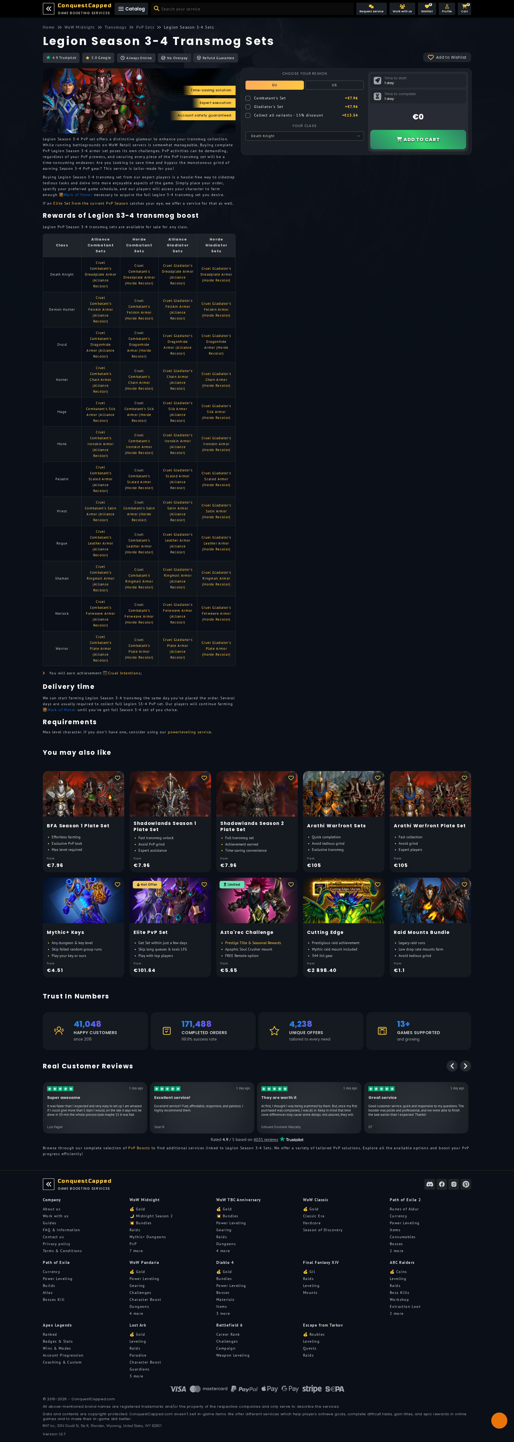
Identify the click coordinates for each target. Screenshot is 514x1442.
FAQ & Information (61, 1229)
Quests (309, 1348)
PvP (133, 1243)
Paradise (138, 1355)
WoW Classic (316, 1199)
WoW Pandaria (144, 1262)
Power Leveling (231, 1223)
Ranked (50, 1334)
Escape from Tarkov (323, 1325)
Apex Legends (57, 1325)
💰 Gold (137, 1209)
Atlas (48, 1292)
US (334, 85)
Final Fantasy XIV (321, 1262)
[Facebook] (441, 1184)
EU (274, 85)
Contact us (53, 1236)
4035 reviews (266, 1139)
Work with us (56, 1216)
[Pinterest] (465, 1184)
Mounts (310, 1292)
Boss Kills (399, 1292)
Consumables (402, 1236)
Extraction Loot (405, 1306)
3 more (223, 1313)
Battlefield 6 (229, 1325)
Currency (398, 1216)
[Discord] (429, 1184)
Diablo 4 (225, 1262)
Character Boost (145, 1299)
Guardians (140, 1369)
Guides (49, 1223)
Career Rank (228, 1334)
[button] (447, 9)
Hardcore (312, 1223)
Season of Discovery (323, 1229)
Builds (49, 1285)
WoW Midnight (145, 1199)
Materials (225, 1299)
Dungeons (226, 1243)
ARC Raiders (402, 1262)
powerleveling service (189, 732)
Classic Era (313, 1216)
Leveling (311, 1285)
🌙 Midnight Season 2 (151, 1216)
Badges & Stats (58, 1341)
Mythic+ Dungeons (148, 1236)
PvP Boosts (139, 1148)
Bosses (396, 1243)
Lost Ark (138, 1325)
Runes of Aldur (404, 1209)
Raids (135, 1229)
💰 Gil (309, 1271)
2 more (396, 1250)
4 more (223, 1250)
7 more (136, 1250)
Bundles (224, 1278)
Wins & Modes (57, 1348)
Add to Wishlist (451, 57)
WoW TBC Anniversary (238, 1199)
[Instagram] (453, 1184)
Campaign (226, 1348)
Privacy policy (57, 1243)
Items (395, 1229)
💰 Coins (398, 1271)
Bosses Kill (54, 1299)
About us (52, 1209)
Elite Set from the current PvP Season (90, 203)
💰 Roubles (314, 1334)
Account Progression (63, 1355)
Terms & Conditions (62, 1250)
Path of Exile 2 (405, 1199)
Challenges (140, 1292)
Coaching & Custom (62, 1362)
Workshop (399, 1299)
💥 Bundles (141, 1223)
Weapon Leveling (233, 1355)
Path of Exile (56, 1262)
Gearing (224, 1229)
